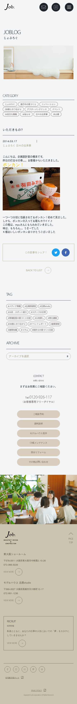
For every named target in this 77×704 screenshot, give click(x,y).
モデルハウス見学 (38, 433)
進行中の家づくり (28, 104)
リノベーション (49, 104)
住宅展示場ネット (12, 678)
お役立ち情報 (11, 114)
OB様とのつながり (13, 109)
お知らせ (26, 114)
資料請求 (38, 423)
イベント (56, 109)
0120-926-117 (40, 397)
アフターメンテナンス (37, 109)
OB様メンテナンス (38, 443)
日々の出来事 (42, 114)
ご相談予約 (38, 414)
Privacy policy (36, 690)
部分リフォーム (38, 452)
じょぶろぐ (10, 104)
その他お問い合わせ (38, 462)
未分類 (56, 114)
